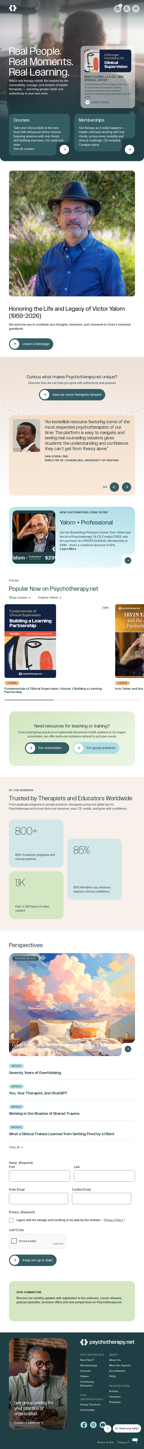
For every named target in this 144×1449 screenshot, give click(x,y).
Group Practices (90, 1404)
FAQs (112, 1376)
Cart (117, 8)
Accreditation (117, 1370)
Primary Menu (136, 8)
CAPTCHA (16, 1230)
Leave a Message (35, 344)
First (12, 1167)
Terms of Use (105, 1442)
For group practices (101, 748)
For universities (49, 748)
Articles (113, 1391)
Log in (126, 8)
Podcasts (115, 1402)
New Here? (87, 1359)
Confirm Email (81, 1189)
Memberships (88, 1365)
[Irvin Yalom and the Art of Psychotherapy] (127, 560)
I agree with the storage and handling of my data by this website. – (70, 1220)
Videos (84, 1376)
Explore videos (48, 597)
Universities (87, 1409)
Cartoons (115, 1396)
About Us (115, 1359)
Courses (85, 1370)
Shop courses (18, 597)
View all (14, 1147)
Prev (114, 487)
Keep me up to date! (37, 1260)
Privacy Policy (113, 1220)
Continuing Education (87, 1383)
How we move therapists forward (76, 394)
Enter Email (17, 1189)
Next (126, 487)
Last (77, 1167)
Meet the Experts (120, 1365)
